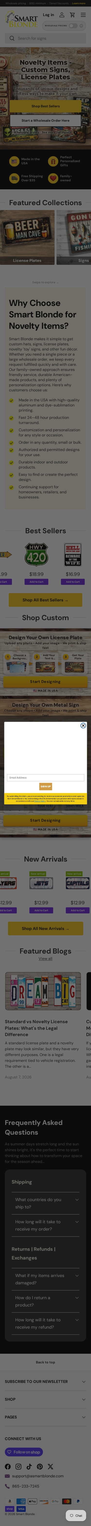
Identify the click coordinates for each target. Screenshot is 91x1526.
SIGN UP (45, 786)
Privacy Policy (40, 801)
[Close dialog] (83, 725)
